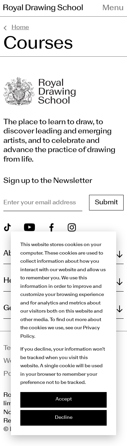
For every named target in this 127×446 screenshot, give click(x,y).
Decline (63, 417)
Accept (64, 399)
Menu (113, 8)
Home (20, 28)
